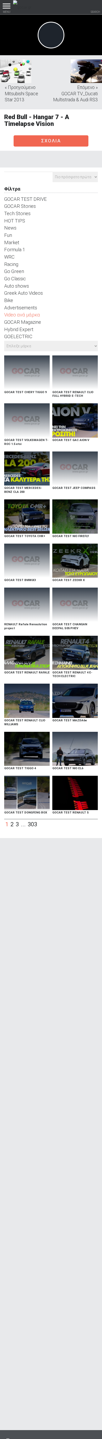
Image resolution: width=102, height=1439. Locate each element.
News (10, 228)
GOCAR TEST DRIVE (25, 199)
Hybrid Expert (18, 329)
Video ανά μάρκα (22, 314)
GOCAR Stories (20, 206)
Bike (8, 300)
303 (32, 824)
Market (11, 242)
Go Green (14, 271)
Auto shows (16, 286)
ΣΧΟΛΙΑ (51, 140)
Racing (11, 264)
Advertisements (20, 307)
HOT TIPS (14, 221)
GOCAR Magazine (22, 322)
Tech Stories (17, 213)
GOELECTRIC (18, 336)
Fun (8, 235)
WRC (9, 257)
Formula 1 (14, 249)
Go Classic (15, 278)
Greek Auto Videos (23, 293)
